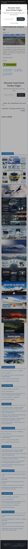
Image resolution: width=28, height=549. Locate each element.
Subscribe (20, 19)
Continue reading (14, 23)
